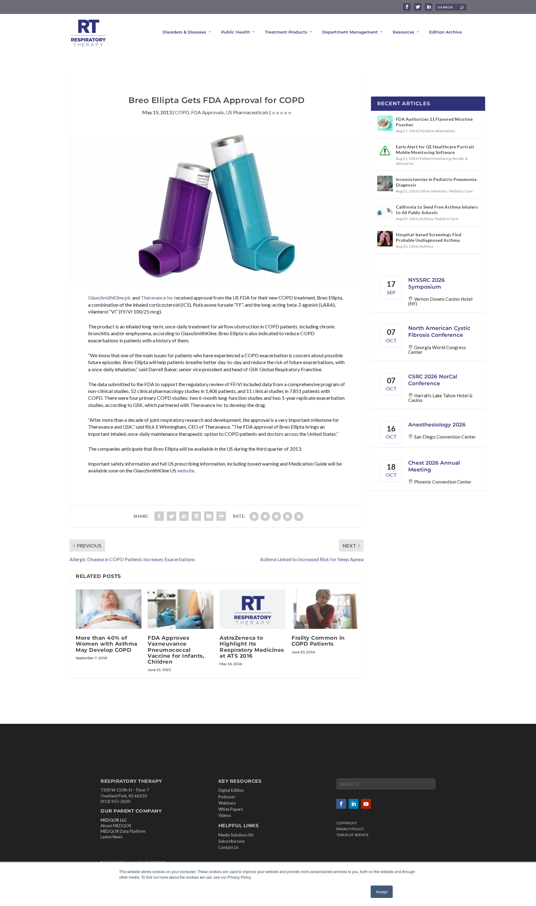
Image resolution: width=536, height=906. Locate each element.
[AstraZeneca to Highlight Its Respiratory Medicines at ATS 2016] (252, 609)
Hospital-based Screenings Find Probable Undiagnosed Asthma (428, 237)
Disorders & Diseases (184, 31)
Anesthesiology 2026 (437, 424)
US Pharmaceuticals (247, 112)
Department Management (350, 31)
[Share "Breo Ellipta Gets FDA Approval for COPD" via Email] (209, 516)
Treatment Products (286, 31)
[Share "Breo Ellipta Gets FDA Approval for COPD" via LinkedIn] (184, 516)
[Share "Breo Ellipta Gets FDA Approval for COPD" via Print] (221, 516)
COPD (182, 112)
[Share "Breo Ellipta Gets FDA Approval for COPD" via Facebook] (159, 516)
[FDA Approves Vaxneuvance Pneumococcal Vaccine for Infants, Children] (180, 609)
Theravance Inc (157, 297)
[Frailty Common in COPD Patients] (324, 609)
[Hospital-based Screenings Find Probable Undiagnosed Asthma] (385, 238)
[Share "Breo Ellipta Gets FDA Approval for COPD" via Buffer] (196, 516)
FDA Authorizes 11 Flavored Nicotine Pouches (434, 121)
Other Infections (434, 191)
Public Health (235, 31)
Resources (403, 31)
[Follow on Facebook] (341, 804)
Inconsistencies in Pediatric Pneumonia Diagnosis (436, 182)
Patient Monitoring (435, 158)
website (185, 470)
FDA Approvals (207, 112)
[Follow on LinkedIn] (354, 804)
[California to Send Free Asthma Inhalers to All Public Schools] (385, 211)
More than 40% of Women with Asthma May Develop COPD (106, 644)
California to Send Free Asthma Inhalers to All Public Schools (437, 209)
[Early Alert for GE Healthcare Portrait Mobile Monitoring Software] (385, 151)
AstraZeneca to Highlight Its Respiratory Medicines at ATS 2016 (252, 647)
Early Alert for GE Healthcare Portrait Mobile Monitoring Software (435, 149)
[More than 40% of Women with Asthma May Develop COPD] (108, 609)
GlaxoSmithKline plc (109, 297)
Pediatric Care (461, 191)
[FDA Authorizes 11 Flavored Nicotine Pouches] (385, 123)
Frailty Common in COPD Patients (318, 641)
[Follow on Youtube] (366, 804)
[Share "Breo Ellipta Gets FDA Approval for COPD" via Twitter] (171, 516)
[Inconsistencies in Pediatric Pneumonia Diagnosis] (385, 183)
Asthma (426, 218)
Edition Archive (445, 31)
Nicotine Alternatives (437, 130)
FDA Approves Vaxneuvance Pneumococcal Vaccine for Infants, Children (176, 650)
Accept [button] (381, 891)
